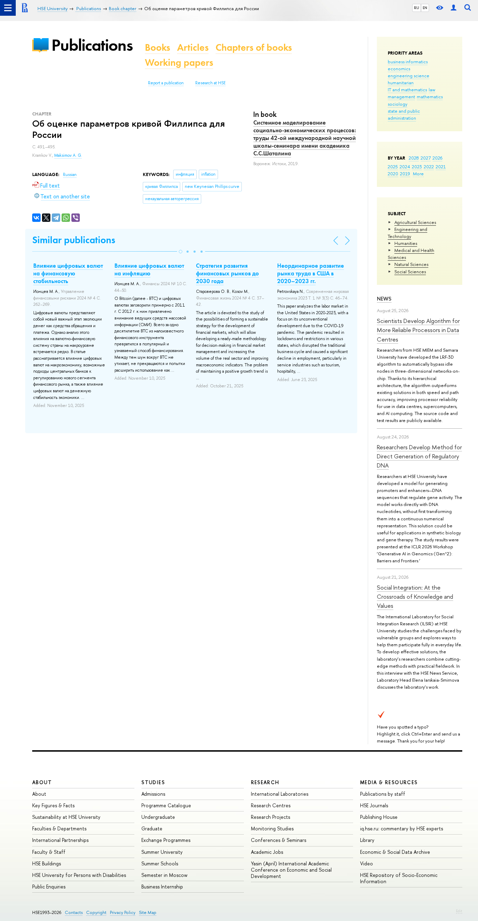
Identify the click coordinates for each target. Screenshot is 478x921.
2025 (393, 166)
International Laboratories (279, 793)
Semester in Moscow (164, 875)
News (384, 298)
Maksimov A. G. (68, 155)
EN (425, 7)
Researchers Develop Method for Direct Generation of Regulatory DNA (419, 456)
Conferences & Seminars (278, 840)
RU (416, 7)
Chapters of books (254, 47)
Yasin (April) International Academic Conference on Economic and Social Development (291, 869)
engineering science (408, 75)
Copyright (96, 912)
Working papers (179, 62)
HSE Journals (374, 805)
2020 (393, 173)
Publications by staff (382, 793)
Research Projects (270, 817)
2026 (437, 158)
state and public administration (404, 114)
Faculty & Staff (48, 852)
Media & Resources (389, 782)
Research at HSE (210, 83)
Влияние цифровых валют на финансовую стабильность (68, 273)
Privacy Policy (122, 912)
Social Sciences (410, 271)
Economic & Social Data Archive (395, 852)
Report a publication (166, 83)
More (418, 173)
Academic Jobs (267, 852)
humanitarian (401, 82)
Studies (153, 782)
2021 (441, 166)
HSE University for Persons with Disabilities (79, 875)
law (432, 89)
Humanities (405, 243)
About (42, 782)
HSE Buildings (46, 863)
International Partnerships (60, 840)
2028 (414, 158)
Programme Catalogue (166, 805)
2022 (429, 166)
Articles (193, 47)
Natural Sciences (411, 264)
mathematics (430, 96)
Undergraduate (158, 817)
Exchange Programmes (165, 840)
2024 (405, 166)
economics (399, 68)
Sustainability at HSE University (66, 817)
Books (157, 47)
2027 (426, 158)
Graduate (151, 828)
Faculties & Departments (59, 828)
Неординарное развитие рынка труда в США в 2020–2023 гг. (310, 273)
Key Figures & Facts (53, 805)
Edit (459, 910)
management (401, 96)
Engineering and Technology (407, 232)
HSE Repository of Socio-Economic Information (398, 878)
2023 (417, 166)
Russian (70, 174)
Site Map (147, 912)
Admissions (153, 793)
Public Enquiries (48, 886)
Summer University (162, 852)
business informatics (408, 61)
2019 (405, 173)
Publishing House (379, 817)
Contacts (74, 912)
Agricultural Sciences (415, 222)
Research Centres (270, 805)
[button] (180, 251)
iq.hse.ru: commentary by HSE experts (401, 828)
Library (367, 840)
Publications (92, 45)
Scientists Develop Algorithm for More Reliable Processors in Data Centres (418, 330)
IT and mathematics (407, 89)
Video (366, 863)
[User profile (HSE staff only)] (453, 8)
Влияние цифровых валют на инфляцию (149, 269)
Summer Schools (159, 863)
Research (265, 782)
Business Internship (162, 886)
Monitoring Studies (272, 828)
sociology (397, 104)
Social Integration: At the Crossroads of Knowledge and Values (415, 596)
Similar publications (73, 240)
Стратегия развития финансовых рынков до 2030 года (227, 273)
